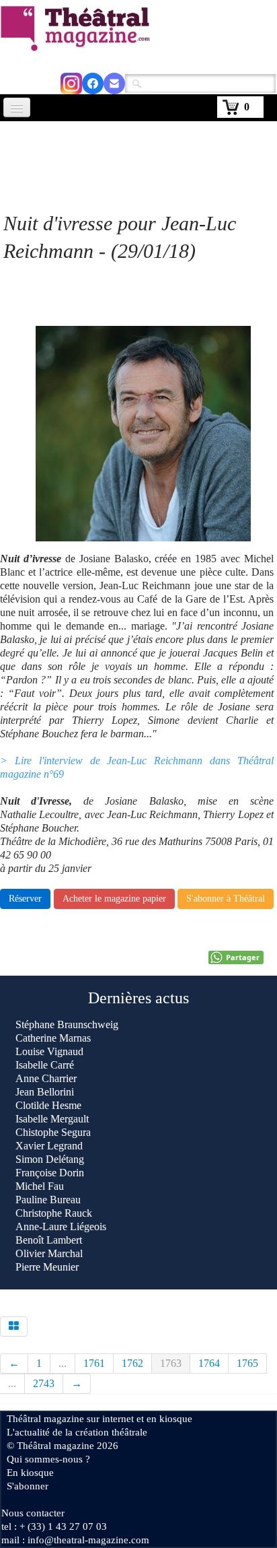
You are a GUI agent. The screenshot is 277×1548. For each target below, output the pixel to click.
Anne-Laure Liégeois (60, 1226)
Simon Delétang (49, 1159)
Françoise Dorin (49, 1172)
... (62, 1363)
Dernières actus (138, 998)
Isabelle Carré (44, 1065)
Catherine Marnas (53, 1038)
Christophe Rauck (53, 1213)
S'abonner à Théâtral (225, 899)
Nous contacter (33, 1513)
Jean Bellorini (44, 1092)
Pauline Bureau (48, 1199)
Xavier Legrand (49, 1145)
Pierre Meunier (47, 1267)
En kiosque (30, 1472)
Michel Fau (39, 1186)
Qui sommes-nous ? (48, 1459)
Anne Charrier (46, 1078)
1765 (247, 1363)
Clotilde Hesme (48, 1105)
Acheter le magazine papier (114, 899)
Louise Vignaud (49, 1051)
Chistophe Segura (53, 1132)
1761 (94, 1363)
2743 (43, 1383)
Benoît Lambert (48, 1240)
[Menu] (16, 107)
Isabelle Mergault (52, 1118)
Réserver (25, 899)
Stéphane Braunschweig (66, 1024)
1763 (171, 1363)
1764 (209, 1363)
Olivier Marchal (49, 1253)
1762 (132, 1363)
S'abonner (27, 1486)
